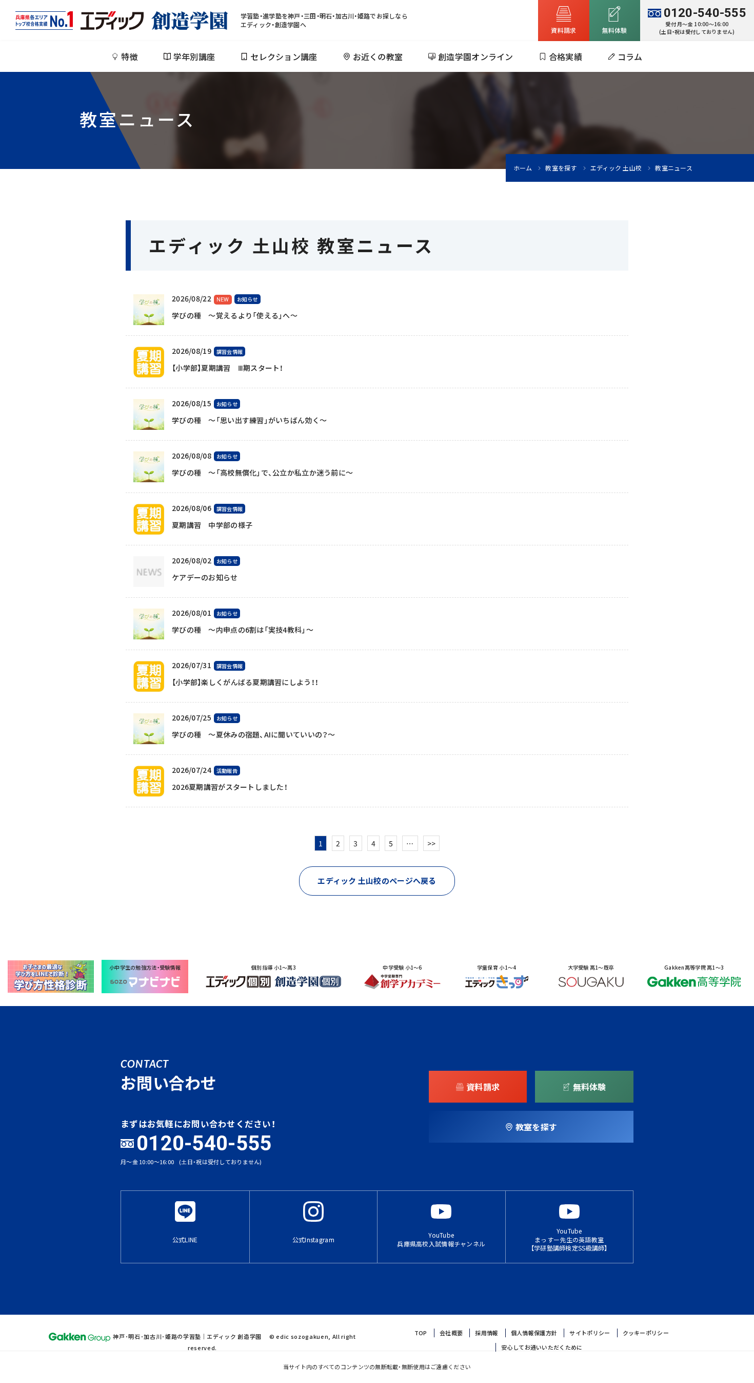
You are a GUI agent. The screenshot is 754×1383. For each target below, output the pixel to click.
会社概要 (451, 1333)
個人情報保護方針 (534, 1333)
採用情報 (486, 1333)
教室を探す (561, 168)
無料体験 (589, 1087)
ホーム (522, 168)
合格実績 (565, 56)
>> (431, 843)
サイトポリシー (589, 1333)
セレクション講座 (283, 56)
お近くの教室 (378, 56)
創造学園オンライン (475, 56)
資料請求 (563, 30)
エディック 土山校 (616, 168)
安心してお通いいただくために (541, 1347)
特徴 (129, 56)
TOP (420, 1333)
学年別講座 (194, 56)
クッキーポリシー (646, 1333)
